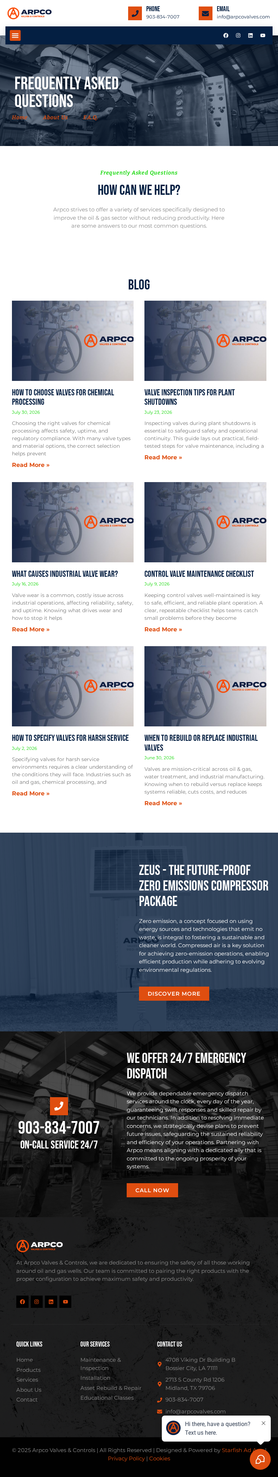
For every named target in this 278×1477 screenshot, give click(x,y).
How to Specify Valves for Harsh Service (70, 738)
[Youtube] (262, 35)
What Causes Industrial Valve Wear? (65, 574)
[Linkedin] (250, 35)
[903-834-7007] (135, 13)
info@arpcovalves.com (243, 17)
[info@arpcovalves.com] (205, 13)
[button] (15, 35)
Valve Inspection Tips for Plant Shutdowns (189, 397)
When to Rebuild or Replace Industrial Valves (201, 743)
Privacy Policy (126, 1458)
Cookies (159, 1458)
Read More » (31, 464)
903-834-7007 (163, 17)
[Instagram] (238, 35)
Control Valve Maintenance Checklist (199, 574)
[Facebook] (225, 35)
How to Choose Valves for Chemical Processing (63, 397)
